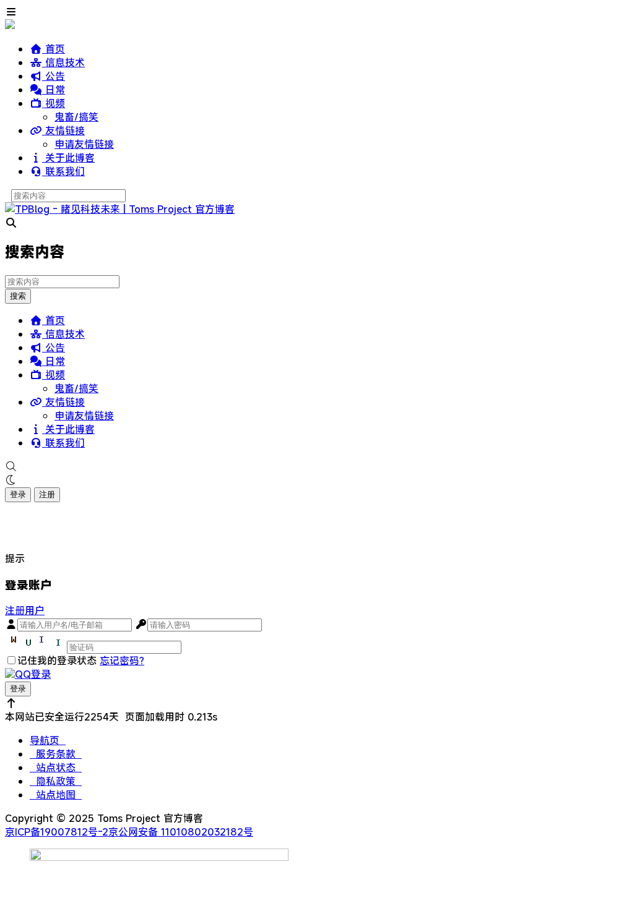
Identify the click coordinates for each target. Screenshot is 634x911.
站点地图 (56, 795)
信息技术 (63, 62)
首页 (53, 49)
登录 (18, 494)
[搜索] (317, 466)
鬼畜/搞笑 (76, 117)
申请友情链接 (84, 144)
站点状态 (56, 767)
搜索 (18, 296)
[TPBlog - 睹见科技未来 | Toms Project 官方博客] (120, 209)
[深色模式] (317, 480)
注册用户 (25, 610)
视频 (53, 103)
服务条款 (56, 754)
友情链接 (63, 130)
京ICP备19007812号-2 (56, 832)
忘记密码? (122, 660)
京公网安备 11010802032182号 (180, 832)
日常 (53, 89)
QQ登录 (33, 674)
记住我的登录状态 (57, 660)
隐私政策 (56, 781)
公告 (53, 76)
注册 (47, 494)
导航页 (48, 740)
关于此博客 (68, 158)
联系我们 (63, 171)
